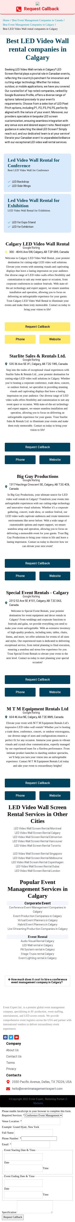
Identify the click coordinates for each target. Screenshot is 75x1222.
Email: (6, 1144)
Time (45, 1168)
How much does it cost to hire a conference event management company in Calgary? (39, 981)
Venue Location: (12, 1121)
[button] (37, 981)
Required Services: (13, 1115)
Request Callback (12, 1217)
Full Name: (8, 1132)
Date (6, 1162)
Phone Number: (11, 1138)
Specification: (9, 1212)
